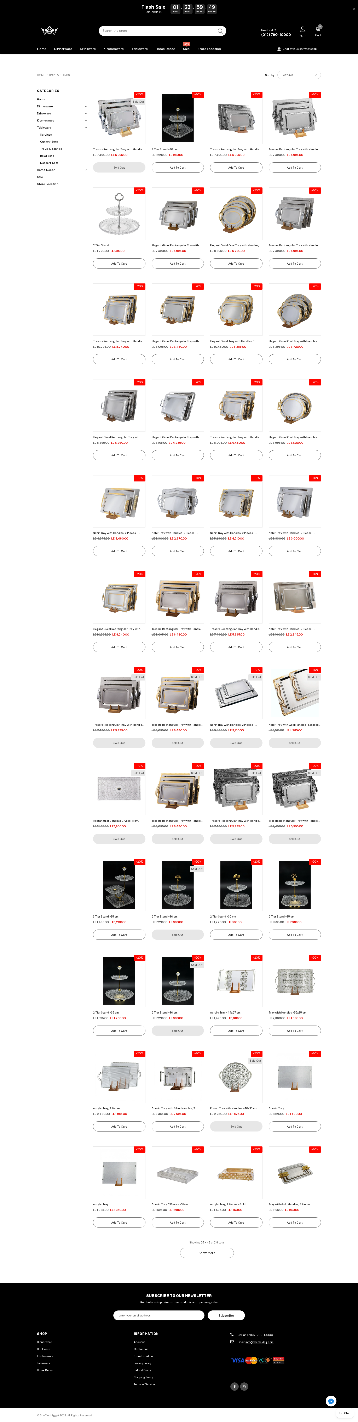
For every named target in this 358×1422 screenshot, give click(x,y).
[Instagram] (244, 1386)
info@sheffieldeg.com (259, 1342)
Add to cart (178, 167)
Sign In (303, 35)
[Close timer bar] (354, 9)
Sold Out (119, 167)
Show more (207, 1253)
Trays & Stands (59, 75)
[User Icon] (303, 29)
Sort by (269, 75)
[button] (331, 1402)
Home (41, 75)
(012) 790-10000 (276, 34)
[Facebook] (234, 1386)
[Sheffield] (65, 31)
